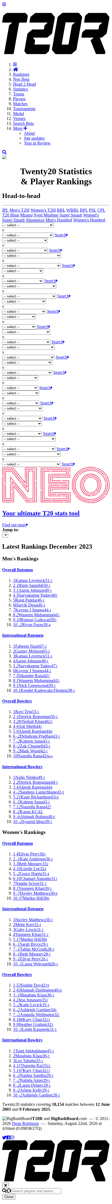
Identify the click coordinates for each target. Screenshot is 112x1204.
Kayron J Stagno (32, 610)
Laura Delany (32, 1085)
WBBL (72, 210)
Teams (18, 94)
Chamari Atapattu (35, 878)
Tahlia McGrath (33, 949)
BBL (61, 210)
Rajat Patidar (29, 600)
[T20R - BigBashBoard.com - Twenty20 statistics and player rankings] (56, 51)
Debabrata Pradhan (36, 736)
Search (23, 123)
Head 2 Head (24, 84)
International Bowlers (22, 766)
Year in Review (37, 143)
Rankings (21, 74)
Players (19, 99)
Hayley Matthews (35, 893)
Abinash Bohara (34, 816)
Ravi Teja (26, 711)
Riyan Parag (32, 624)
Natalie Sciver (30, 883)
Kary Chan (31, 1019)
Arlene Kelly (31, 1090)
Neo (21, 79)
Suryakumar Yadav (35, 595)
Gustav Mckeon (31, 651)
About (29, 133)
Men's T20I (19, 210)
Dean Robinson (25, 1123)
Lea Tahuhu (28, 1060)
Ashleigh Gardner (35, 1009)
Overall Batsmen (17, 570)
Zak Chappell (32, 746)
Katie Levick (31, 1004)
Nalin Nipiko (29, 777)
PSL (92, 210)
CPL (101, 210)
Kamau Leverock (32, 580)
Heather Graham (33, 1024)
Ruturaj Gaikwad (35, 619)
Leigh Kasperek (35, 1029)
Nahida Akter (31, 1080)
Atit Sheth (27, 726)
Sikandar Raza (31, 675)
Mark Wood (30, 751)
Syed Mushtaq (46, 215)
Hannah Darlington (37, 990)
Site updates (34, 138)
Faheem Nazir (30, 646)
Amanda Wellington (36, 1014)
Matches (20, 103)
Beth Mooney (30, 863)
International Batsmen (22, 635)
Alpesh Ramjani (32, 731)
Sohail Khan (32, 721)
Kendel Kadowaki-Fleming (44, 690)
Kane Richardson (36, 797)
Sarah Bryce (30, 944)
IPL (5, 210)
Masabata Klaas (33, 995)
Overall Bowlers (17, 701)
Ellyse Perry (29, 854)
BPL (84, 210)
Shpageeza (35, 220)
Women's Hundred (89, 220)
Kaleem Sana (31, 741)
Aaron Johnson (32, 590)
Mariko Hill (31, 898)
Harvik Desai (29, 605)
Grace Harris (31, 873)
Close (8, 1197)
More (18, 128)
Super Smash (71, 215)
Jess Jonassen (30, 1000)
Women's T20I (43, 210)
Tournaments (24, 108)
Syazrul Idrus (32, 821)
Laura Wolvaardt (35, 964)
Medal (18, 113)
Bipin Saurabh (32, 585)
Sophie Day (31, 985)
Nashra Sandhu (33, 1075)
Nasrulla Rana (33, 755)
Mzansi (26, 215)
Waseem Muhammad (36, 614)
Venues (19, 118)
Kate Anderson (33, 859)
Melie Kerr (27, 924)
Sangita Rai (32, 1065)
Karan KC (28, 811)
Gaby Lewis (28, 929)
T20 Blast (10, 215)
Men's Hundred (58, 220)
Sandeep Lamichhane (38, 792)
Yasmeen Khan (32, 888)
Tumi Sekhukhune (33, 1051)
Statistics (20, 89)
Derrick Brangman (35, 716)
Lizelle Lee (29, 868)
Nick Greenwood (34, 685)
